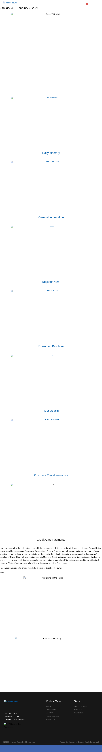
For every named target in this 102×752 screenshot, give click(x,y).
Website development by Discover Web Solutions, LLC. (79, 742)
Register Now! (51, 281)
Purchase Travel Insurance (51, 475)
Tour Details (51, 410)
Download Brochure (51, 346)
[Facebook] (47, 748)
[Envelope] (54, 748)
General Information (51, 217)
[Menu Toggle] (98, 5)
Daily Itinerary (51, 153)
